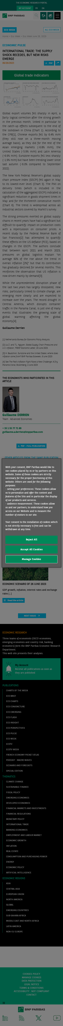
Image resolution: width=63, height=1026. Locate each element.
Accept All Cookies (31, 549)
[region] (31, 513)
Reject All (31, 539)
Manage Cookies (31, 559)
